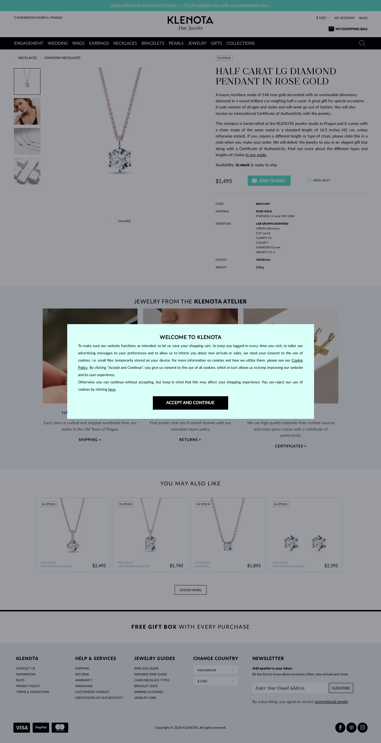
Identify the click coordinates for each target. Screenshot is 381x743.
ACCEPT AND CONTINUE (190, 403)
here (111, 389)
